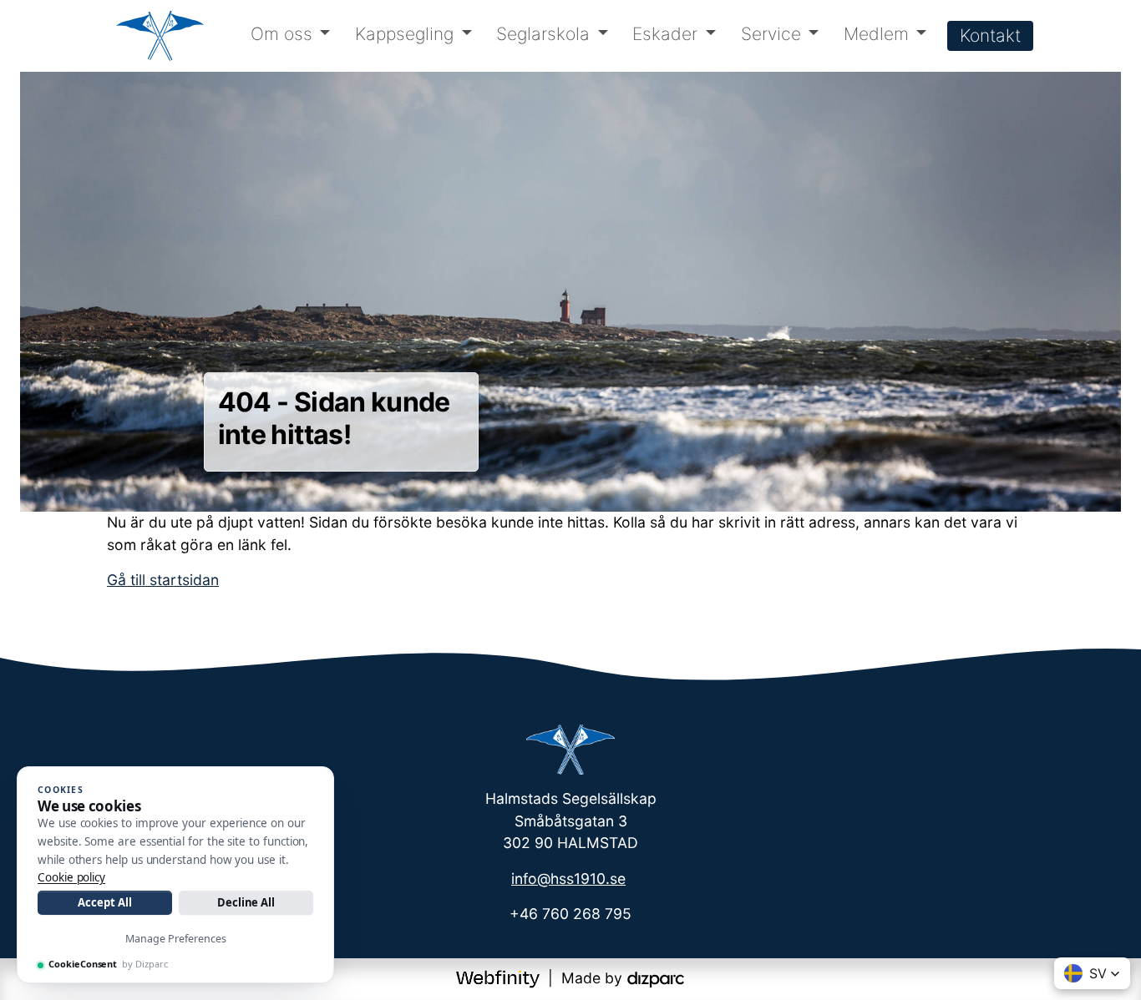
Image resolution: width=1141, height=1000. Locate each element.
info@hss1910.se (568, 878)
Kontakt (990, 35)
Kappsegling (404, 33)
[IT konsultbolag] (655, 978)
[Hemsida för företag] (500, 978)
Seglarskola (543, 33)
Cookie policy (71, 877)
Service (771, 33)
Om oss (281, 33)
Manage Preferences (175, 939)
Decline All (246, 902)
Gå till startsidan (163, 579)
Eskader (664, 33)
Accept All (104, 902)
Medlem (876, 33)
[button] (1092, 973)
